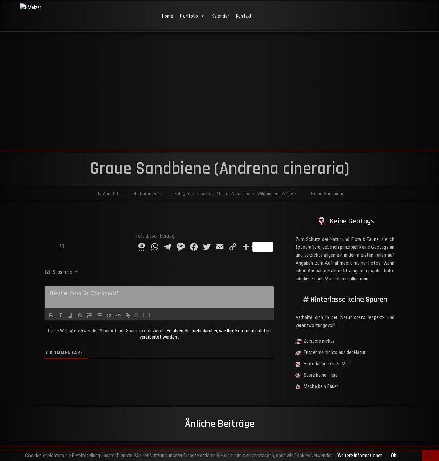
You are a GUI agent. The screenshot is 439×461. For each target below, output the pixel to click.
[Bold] (51, 315)
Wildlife (289, 194)
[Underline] (70, 315)
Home (168, 16)
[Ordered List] (89, 315)
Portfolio (189, 16)
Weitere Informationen (360, 455)
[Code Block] (118, 315)
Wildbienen (267, 194)
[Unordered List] (99, 315)
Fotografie (184, 194)
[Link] (128, 315)
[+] (146, 314)
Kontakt (243, 16)
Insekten (205, 194)
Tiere (249, 194)
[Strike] (80, 315)
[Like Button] (49, 246)
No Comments (146, 194)
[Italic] (61, 315)
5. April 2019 (109, 194)
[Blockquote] (109, 315)
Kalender (220, 16)
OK (394, 455)
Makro (222, 194)
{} (136, 314)
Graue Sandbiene (327, 194)
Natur (237, 194)
